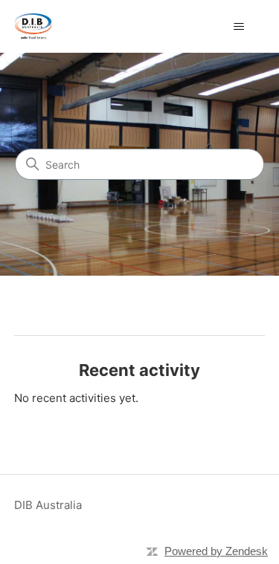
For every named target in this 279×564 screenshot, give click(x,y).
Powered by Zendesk (216, 551)
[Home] (33, 26)
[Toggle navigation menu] (238, 27)
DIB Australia (48, 505)
